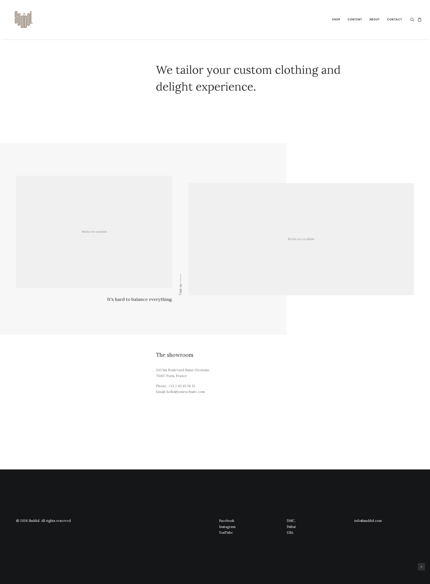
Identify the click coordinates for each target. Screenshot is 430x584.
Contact (394, 19)
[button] (413, 19)
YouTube (226, 532)
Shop (336, 19)
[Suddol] (23, 19)
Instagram (227, 527)
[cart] (419, 19)
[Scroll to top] (421, 566)
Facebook (226, 521)
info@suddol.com (368, 521)
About (374, 19)
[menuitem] (336, 19)
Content (355, 19)
